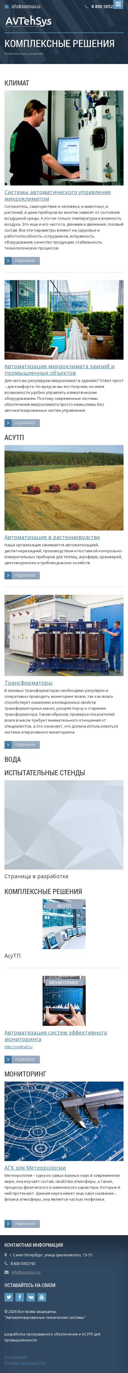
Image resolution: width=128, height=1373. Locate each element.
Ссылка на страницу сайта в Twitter (8, 1297)
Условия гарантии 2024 (25, 1362)
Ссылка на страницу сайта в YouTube (42, 1297)
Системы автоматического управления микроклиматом (57, 195)
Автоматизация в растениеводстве (52, 537)
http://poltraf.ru (18, 1046)
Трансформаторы (28, 682)
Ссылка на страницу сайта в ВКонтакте (30, 1297)
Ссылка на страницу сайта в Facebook (19, 1297)
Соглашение (15, 1356)
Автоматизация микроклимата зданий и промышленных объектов (59, 369)
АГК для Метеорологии (35, 1167)
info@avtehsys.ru (26, 6)
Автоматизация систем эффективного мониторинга (55, 1036)
